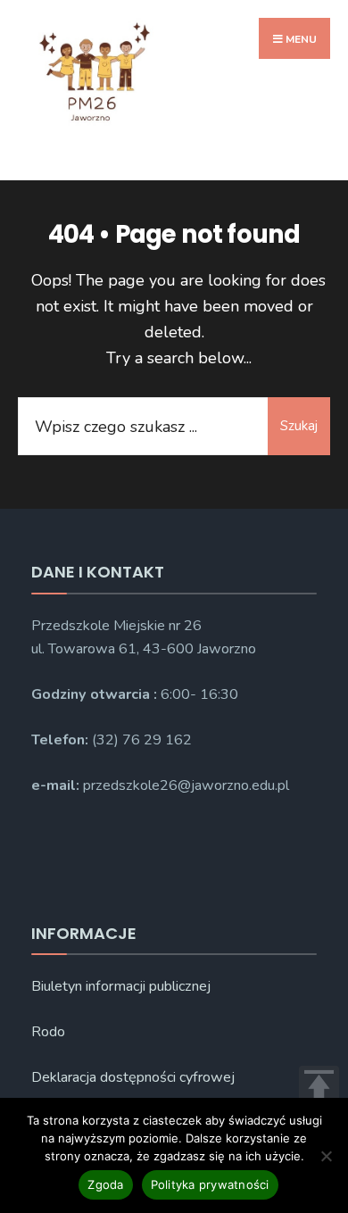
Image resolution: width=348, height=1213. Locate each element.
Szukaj (299, 426)
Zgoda (105, 1184)
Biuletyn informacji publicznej (121, 986)
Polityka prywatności (210, 1184)
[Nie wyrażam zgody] (326, 1156)
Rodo (48, 1032)
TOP (319, 1086)
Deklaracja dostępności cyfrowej (133, 1077)
